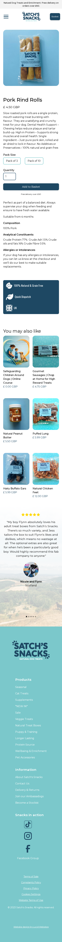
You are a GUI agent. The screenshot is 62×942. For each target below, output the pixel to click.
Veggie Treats (24, 719)
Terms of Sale (31, 876)
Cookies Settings (31, 894)
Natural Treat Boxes (28, 725)
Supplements (24, 699)
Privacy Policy (31, 888)
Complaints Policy (31, 882)
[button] (10, 16)
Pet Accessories (25, 757)
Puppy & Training (26, 731)
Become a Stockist (27, 802)
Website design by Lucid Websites (31, 927)
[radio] (12, 160)
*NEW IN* (21, 706)
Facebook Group (28, 858)
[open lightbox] (31, 58)
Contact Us (22, 783)
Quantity (8, 170)
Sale (18, 712)
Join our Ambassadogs (29, 796)
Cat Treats (21, 693)
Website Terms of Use (31, 900)
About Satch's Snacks (28, 777)
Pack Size (9, 154)
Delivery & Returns (27, 789)
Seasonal (21, 687)
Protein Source (25, 744)
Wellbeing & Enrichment (31, 751)
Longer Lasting (24, 738)
